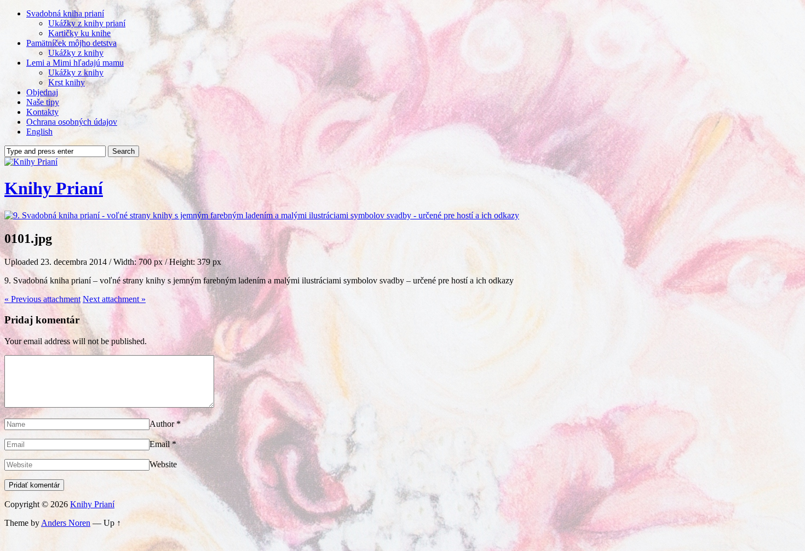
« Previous (42, 299)
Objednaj (42, 92)
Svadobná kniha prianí (65, 13)
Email (160, 444)
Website (163, 464)
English (39, 131)
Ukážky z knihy (76, 52)
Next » (114, 299)
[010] (261, 215)
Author (162, 423)
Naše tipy (42, 102)
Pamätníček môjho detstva (71, 43)
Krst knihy (66, 82)
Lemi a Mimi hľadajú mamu (75, 62)
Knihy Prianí (53, 188)
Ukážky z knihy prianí (86, 23)
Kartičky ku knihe (79, 33)
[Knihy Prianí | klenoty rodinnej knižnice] (31, 161)
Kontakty (42, 112)
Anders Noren (65, 522)
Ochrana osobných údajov (71, 121)
